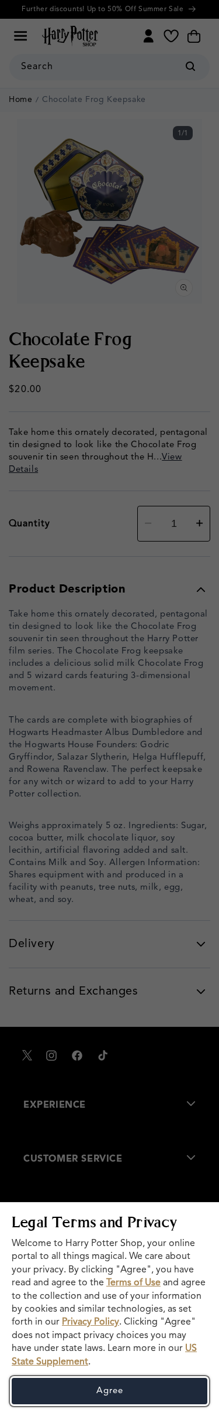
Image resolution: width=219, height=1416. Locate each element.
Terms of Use (133, 1283)
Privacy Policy (90, 1322)
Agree (109, 1391)
